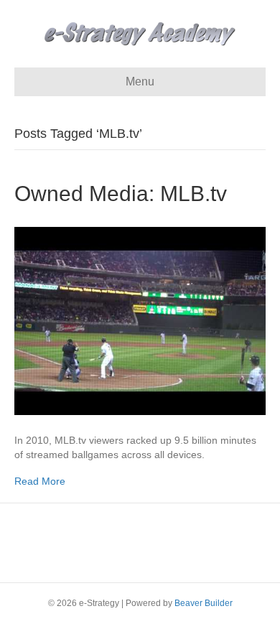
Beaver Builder (203, 603)
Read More (39, 481)
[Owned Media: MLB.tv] (140, 320)
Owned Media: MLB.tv (120, 193)
